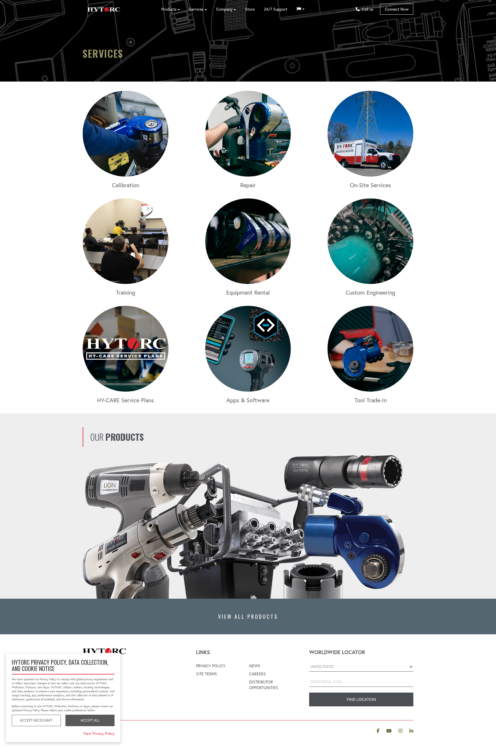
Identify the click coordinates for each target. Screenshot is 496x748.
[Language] (301, 9)
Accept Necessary (36, 720)
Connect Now (396, 9)
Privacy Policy (210, 665)
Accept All (90, 720)
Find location (361, 699)
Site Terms (206, 674)
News (254, 665)
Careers (257, 674)
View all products (248, 616)
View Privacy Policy (99, 733)
